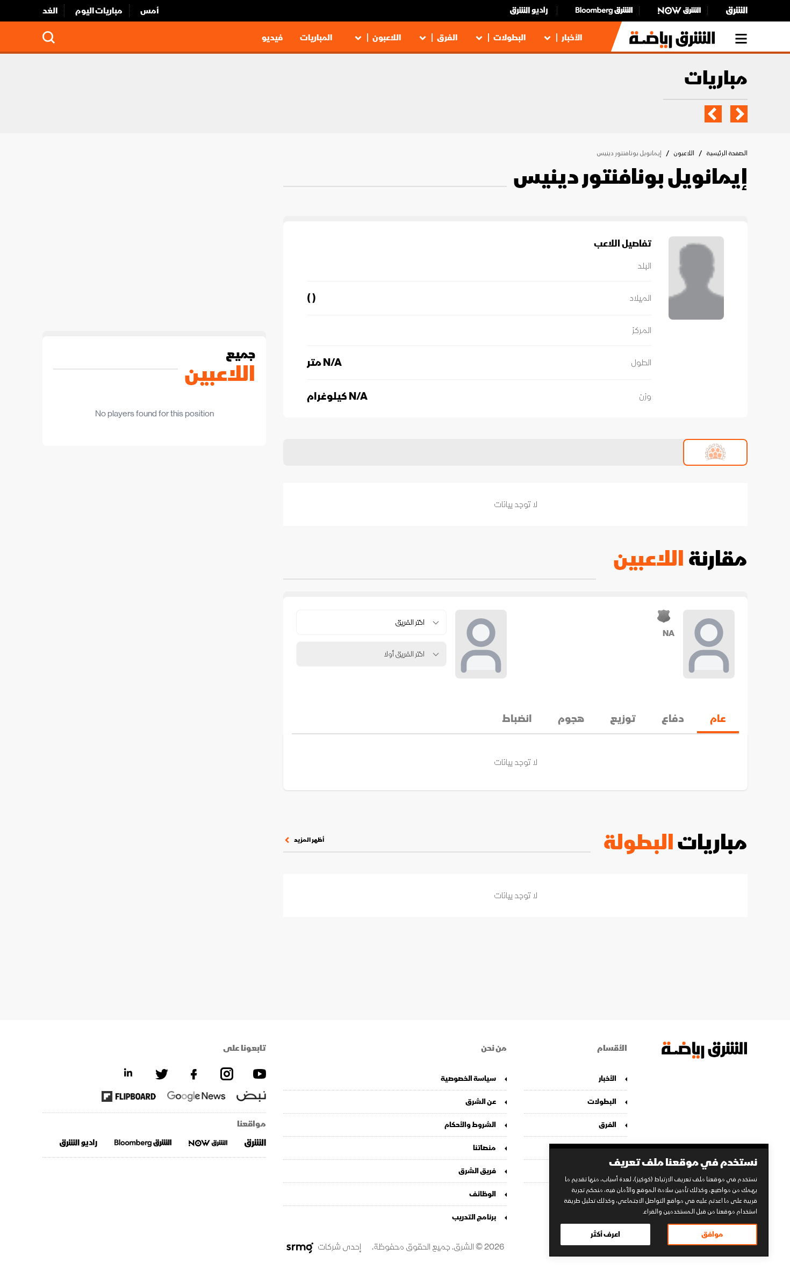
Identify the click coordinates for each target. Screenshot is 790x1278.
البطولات (509, 37)
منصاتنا (484, 1148)
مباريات (716, 79)
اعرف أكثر (605, 1234)
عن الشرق (480, 1101)
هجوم (571, 718)
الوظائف (482, 1194)
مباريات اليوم (99, 10)
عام (718, 718)
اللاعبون (386, 37)
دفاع (673, 718)
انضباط (517, 718)
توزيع (623, 718)
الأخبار (572, 37)
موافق (712, 1234)
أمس (149, 10)
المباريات (316, 37)
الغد (50, 10)
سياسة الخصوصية (468, 1078)
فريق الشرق (477, 1171)
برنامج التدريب (474, 1217)
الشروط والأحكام (470, 1124)
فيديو (272, 37)
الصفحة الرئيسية (727, 153)
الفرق (447, 37)
